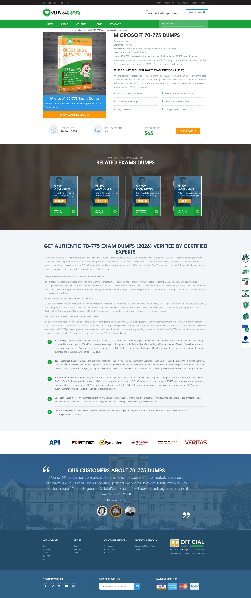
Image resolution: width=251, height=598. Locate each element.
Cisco (45, 546)
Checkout (169, 3)
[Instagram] (68, 3)
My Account (183, 3)
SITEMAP (201, 553)
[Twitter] (44, 3)
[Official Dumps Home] (189, 543)
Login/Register (198, 3)
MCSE (90, 30)
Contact (115, 24)
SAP (44, 559)
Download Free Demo (73, 114)
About (64, 24)
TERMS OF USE (176, 553)
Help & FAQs (109, 549)
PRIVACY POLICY (190, 553)
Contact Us (108, 546)
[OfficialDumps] (62, 12)
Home (49, 24)
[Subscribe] (137, 586)
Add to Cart (186, 131)
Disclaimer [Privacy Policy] (145, 546)
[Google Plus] (55, 3)
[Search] (203, 24)
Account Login (195, 12)
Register (107, 553)
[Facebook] (50, 3)
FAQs (99, 24)
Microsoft (82, 30)
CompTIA (46, 556)
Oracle (45, 553)
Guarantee (139, 549)
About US (77, 549)
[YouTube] (62, 3)
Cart (159, 3)
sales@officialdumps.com (161, 13)
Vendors (81, 24)
